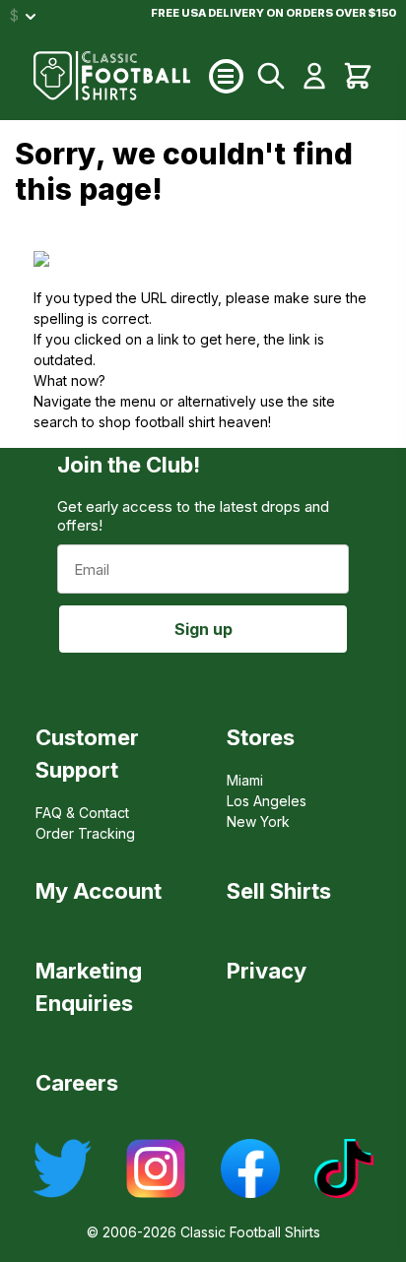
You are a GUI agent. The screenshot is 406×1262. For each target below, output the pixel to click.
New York (258, 821)
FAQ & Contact (82, 812)
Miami (245, 780)
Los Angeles (266, 800)
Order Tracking (85, 833)
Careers (76, 1083)
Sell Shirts (279, 891)
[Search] (271, 76)
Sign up (203, 629)
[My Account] (314, 76)
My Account (98, 891)
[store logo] (121, 75)
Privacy (266, 970)
